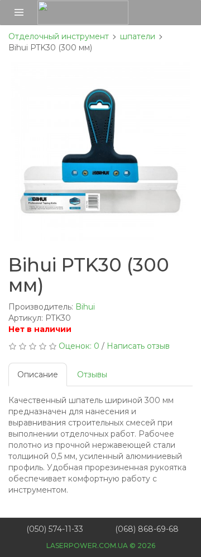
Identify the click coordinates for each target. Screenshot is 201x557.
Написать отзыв (138, 346)
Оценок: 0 (79, 346)
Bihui (85, 307)
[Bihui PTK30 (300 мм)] (100, 151)
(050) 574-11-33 (54, 529)
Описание (37, 374)
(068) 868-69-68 (147, 529)
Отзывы (92, 374)
